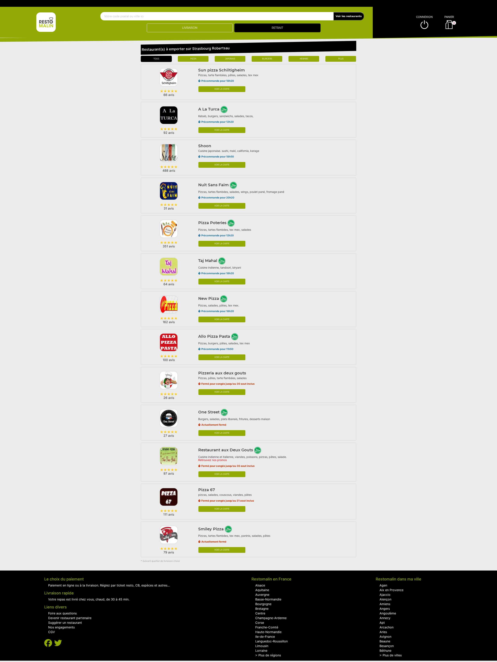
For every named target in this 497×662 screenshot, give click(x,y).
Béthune (385, 650)
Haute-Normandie (268, 632)
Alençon (385, 599)
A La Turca (209, 109)
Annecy (385, 618)
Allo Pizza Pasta (214, 336)
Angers (385, 609)
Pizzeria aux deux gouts (222, 373)
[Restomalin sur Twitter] (58, 643)
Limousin (261, 646)
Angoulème (388, 613)
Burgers (267, 58)
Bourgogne (263, 604)
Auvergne (262, 595)
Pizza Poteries (213, 222)
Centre (260, 613)
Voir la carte (221, 89)
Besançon (387, 646)
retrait (277, 28)
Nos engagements (61, 627)
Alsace (260, 585)
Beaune (385, 641)
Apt (382, 623)
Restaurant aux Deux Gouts (226, 450)
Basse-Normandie (268, 599)
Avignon (385, 637)
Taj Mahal (208, 260)
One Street (209, 412)
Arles (383, 632)
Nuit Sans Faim (214, 185)
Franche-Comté (266, 627)
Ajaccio (385, 595)
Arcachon (387, 627)
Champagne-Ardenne (271, 618)
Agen (383, 585)
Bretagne (261, 609)
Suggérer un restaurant (65, 623)
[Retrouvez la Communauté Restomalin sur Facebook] (49, 643)
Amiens (385, 604)
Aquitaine (262, 590)
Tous (156, 58)
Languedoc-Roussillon (271, 641)
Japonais (230, 58)
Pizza (193, 58)
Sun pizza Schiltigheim (221, 70)
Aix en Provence (391, 590)
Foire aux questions (62, 613)
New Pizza (209, 298)
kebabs (304, 58)
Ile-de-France (265, 637)
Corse (259, 623)
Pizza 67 (206, 489)
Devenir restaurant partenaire (69, 618)
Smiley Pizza (211, 529)
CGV (51, 632)
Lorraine (261, 650)
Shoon (204, 146)
